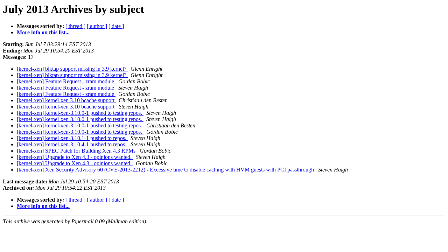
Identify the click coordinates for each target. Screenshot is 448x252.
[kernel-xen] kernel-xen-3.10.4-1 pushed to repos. (72, 144)
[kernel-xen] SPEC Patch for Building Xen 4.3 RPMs (77, 151)
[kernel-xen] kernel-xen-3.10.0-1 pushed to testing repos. (80, 113)
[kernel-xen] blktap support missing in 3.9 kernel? (72, 69)
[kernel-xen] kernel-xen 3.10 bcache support (66, 100)
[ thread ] (75, 26)
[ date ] (116, 26)
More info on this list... (43, 32)
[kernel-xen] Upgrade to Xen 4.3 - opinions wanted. (75, 157)
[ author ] (97, 26)
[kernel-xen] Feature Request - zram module (66, 81)
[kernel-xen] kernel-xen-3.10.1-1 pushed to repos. (72, 138)
